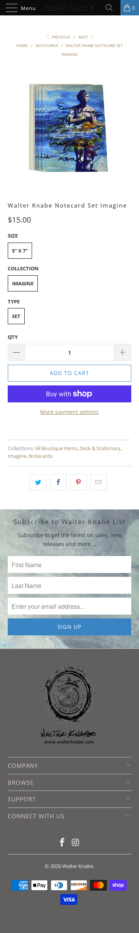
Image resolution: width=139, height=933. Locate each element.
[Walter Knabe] (69, 7)
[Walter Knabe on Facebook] (62, 843)
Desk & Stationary (100, 448)
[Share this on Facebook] (58, 482)
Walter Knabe (77, 866)
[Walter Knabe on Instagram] (76, 843)
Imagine (23, 283)
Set (16, 316)
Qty (13, 336)
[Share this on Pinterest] (78, 482)
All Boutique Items (56, 448)
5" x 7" (20, 250)
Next (84, 37)
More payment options (69, 411)
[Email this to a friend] (98, 482)
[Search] (112, 7)
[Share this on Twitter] (38, 482)
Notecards (41, 456)
